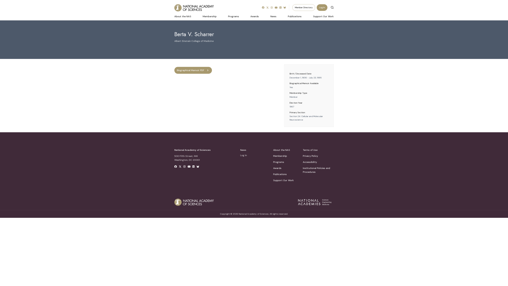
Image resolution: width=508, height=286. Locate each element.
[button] (332, 7)
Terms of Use (310, 150)
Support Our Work (323, 16)
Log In (322, 7)
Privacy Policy (310, 156)
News (273, 16)
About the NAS (182, 16)
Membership (210, 16)
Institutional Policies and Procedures (316, 170)
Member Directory (304, 7)
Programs (233, 16)
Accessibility (310, 162)
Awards (254, 16)
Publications (294, 16)
